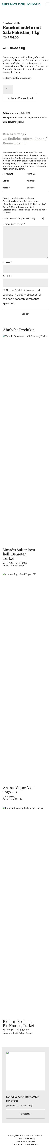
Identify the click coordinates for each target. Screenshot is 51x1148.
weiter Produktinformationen (17, 78)
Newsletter (25, 1113)
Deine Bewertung (12, 218)
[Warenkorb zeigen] (39, 4)
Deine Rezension (14, 224)
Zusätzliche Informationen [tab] (24, 139)
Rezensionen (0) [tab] (15, 143)
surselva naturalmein (21, 4)
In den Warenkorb (20, 98)
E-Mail (7, 276)
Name (7, 262)
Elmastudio (32, 1144)
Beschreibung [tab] (14, 134)
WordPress (30, 1141)
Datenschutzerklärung (25, 1138)
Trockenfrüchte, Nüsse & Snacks (31, 117)
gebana (20, 121)
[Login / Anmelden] (31, 4)
